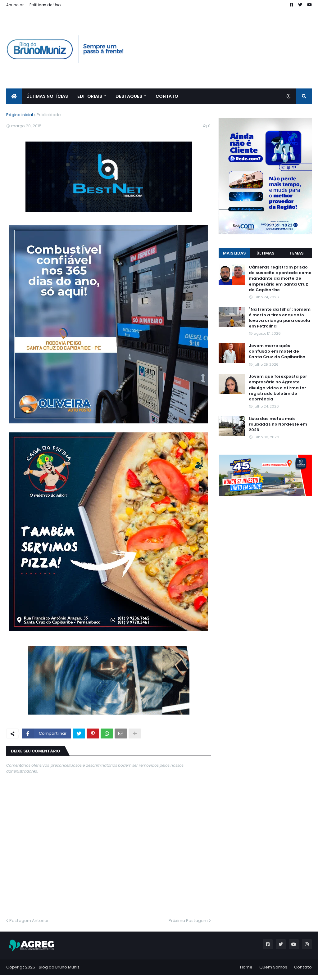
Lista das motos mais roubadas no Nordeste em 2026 (278, 424)
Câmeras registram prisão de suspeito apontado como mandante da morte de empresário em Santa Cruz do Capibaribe (280, 278)
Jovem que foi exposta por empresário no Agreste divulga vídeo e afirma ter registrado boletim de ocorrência (278, 388)
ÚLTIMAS (265, 253)
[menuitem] (14, 96)
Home (246, 967)
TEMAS (296, 253)
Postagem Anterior (29, 920)
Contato (303, 967)
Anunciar (15, 4)
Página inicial (19, 115)
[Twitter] (79, 733)
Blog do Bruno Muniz (59, 967)
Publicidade (49, 115)
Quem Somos (273, 967)
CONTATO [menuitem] (167, 96)
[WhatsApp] (107, 733)
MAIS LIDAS (234, 253)
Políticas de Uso (45, 4)
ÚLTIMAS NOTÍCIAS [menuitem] (47, 96)
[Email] (121, 733)
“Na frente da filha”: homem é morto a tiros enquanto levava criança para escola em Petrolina (280, 318)
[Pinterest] (93, 733)
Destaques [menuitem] (129, 96)
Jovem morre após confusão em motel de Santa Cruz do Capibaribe (277, 351)
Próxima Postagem (188, 920)
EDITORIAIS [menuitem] (89, 96)
